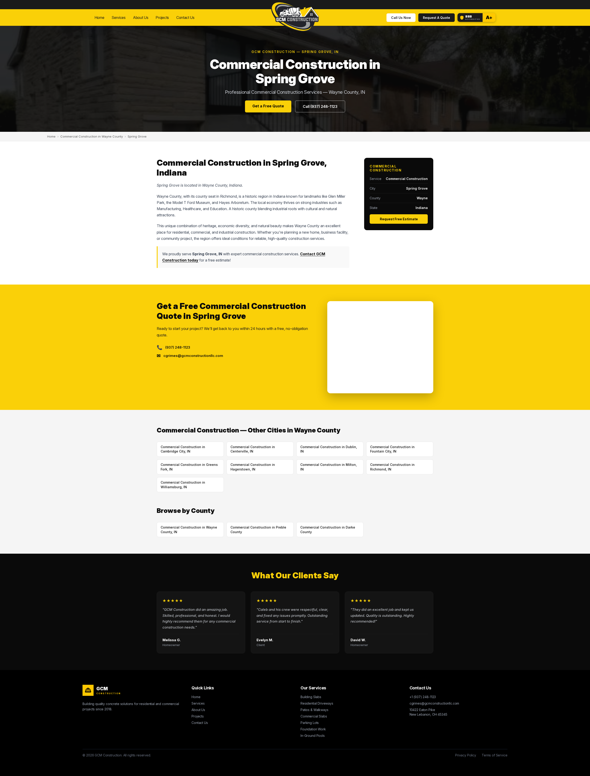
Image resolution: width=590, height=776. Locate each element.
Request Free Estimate (399, 219)
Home (99, 17)
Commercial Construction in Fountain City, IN (392, 449)
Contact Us (185, 17)
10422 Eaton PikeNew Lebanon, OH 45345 (428, 712)
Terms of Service (494, 755)
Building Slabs (311, 697)
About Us (140, 17)
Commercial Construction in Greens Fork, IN (189, 467)
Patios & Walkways (314, 710)
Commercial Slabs (314, 716)
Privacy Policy (465, 755)
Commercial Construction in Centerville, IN (252, 449)
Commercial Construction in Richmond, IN (392, 467)
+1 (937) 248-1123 (423, 697)
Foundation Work (313, 729)
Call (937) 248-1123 (320, 106)
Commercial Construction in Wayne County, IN (189, 529)
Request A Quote (436, 18)
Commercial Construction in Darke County (327, 529)
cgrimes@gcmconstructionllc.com (434, 703)
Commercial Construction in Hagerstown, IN (252, 467)
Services (119, 17)
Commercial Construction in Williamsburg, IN (183, 484)
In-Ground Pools (313, 736)
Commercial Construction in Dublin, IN (328, 449)
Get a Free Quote (268, 106)
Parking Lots (310, 723)
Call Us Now (401, 18)
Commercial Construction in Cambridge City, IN (183, 449)
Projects (162, 17)
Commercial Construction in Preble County (258, 529)
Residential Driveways (317, 703)
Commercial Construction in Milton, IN (328, 467)
